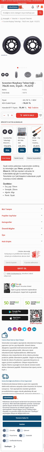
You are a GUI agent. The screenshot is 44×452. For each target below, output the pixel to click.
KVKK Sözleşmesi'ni (14, 273)
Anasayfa (6, 19)
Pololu (24, 90)
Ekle (7, 150)
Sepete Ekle (28, 115)
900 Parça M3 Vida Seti (21, 140)
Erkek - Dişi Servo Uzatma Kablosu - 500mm (36, 140)
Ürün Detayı (6, 158)
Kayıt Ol (22, 268)
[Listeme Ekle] (40, 115)
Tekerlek (14, 19)
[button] (17, 67)
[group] (22, 45)
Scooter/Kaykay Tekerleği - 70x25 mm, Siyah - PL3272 (21, 21)
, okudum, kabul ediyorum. (18, 274)
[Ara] (40, 12)
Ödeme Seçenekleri (34, 158)
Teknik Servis (18, 158)
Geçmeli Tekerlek (26, 19)
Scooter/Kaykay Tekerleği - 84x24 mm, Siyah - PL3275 (7, 140)
